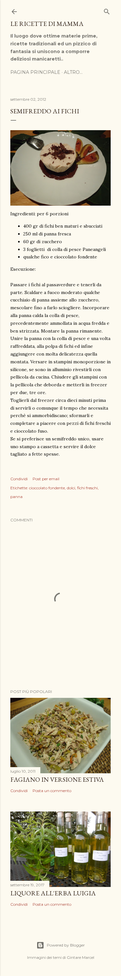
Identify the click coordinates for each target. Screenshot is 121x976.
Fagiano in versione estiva (57, 779)
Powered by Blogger (66, 945)
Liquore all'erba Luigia (53, 893)
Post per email (46, 478)
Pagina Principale (35, 72)
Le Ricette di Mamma (47, 23)
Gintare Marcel (80, 957)
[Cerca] (107, 10)
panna (16, 496)
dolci (71, 487)
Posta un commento (52, 790)
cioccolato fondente (47, 487)
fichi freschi (87, 487)
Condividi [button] (19, 478)
